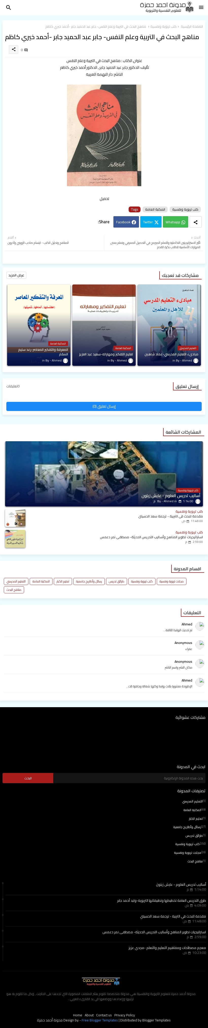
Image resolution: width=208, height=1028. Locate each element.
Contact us (104, 1015)
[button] (9, 8)
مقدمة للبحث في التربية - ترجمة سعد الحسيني (173, 916)
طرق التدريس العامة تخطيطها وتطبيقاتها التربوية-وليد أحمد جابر (161, 900)
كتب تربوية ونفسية (163, 26)
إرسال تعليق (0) (104, 406)
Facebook (123, 222)
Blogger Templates (156, 1020)
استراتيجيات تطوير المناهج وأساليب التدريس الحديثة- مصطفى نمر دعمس (154, 932)
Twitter (148, 222)
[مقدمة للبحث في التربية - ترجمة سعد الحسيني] (15, 518)
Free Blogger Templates (100, 1020)
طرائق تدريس (116, 581)
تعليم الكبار (63, 581)
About (89, 1015)
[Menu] (201, 7)
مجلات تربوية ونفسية (172, 581)
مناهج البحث (14, 590)
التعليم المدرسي (16, 581)
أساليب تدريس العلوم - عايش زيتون (181, 884)
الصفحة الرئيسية (192, 26)
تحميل (104, 198)
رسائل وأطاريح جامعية (89, 581)
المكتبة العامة (155, 209)
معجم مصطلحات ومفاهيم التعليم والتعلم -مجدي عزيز (167, 947)
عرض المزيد (16, 275)
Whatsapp (173, 222)
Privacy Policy (124, 1015)
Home (77, 1015)
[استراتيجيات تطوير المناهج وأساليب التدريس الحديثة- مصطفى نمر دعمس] (15, 539)
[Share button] (195, 222)
